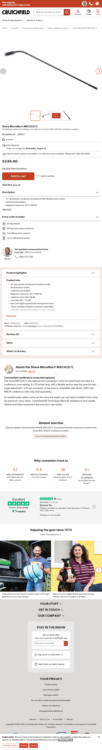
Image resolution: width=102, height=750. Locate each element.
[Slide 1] (35, 116)
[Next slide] (99, 71)
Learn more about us (50, 535)
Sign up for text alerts (49, 655)
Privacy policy (51, 684)
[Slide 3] (56, 116)
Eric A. (32, 371)
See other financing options (14, 169)
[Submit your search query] (67, 12)
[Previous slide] (3, 71)
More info (7, 210)
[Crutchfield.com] (16, 12)
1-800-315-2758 (25, 257)
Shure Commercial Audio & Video (50, 436)
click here (32, 326)
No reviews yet (8, 134)
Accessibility (58, 719)
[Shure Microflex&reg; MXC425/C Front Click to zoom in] (51, 71)
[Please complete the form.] (66, 643)
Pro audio (15, 28)
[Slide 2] (46, 116)
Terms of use (45, 719)
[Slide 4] (67, 116)
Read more (11, 316)
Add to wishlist (47, 176)
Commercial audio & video (33, 28)
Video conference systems (58, 28)
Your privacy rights (51, 690)
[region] (51, 570)
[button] (99, 570)
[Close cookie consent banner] (99, 737)
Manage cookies (51, 695)
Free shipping (16, 3)
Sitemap (69, 719)
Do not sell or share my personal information (51, 700)
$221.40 (16, 185)
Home (4, 28)
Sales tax (32, 719)
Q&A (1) (21, 134)
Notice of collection (51, 706)
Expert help (19, 252)
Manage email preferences (51, 711)
